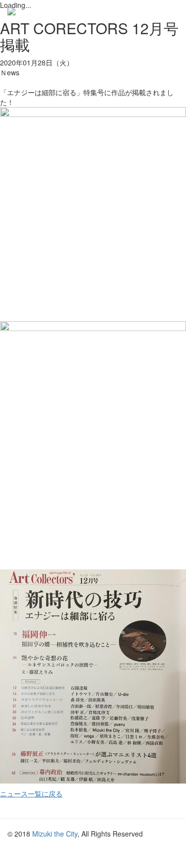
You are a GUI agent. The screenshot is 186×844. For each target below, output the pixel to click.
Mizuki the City (54, 834)
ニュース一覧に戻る (31, 793)
